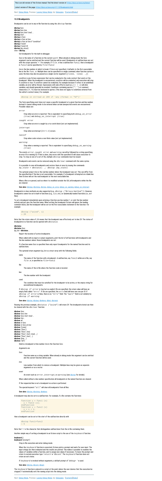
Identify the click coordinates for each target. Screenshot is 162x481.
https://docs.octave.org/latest (78, 3)
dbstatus (36, 187)
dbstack (55, 300)
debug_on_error (53, 187)
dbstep (43, 187)
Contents (68, 12)
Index (75, 12)
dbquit (41, 465)
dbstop (29, 300)
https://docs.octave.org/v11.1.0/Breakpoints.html (54, 7)
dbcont (36, 465)
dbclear (29, 187)
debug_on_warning (67, 187)
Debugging (60, 12)
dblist (49, 300)
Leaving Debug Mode (44, 12)
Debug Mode (23, 12)
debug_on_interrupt (81, 187)
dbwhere (42, 300)
